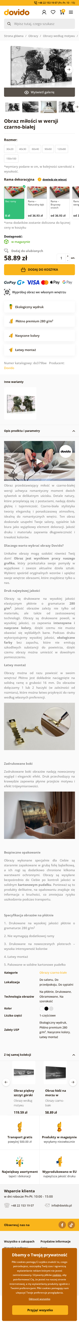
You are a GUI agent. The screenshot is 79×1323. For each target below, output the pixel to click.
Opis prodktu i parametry (22, 431)
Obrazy (33, 36)
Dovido (9, 368)
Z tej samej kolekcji (17, 1055)
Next (69, 69)
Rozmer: (11, 140)
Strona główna (13, 36)
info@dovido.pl (61, 1205)
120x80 (61, 149)
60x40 (35, 149)
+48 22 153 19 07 (22, 1205)
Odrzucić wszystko (39, 1299)
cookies (56, 1275)
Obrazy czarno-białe (53, 972)
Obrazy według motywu (59, 36)
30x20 (9, 149)
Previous (6, 1082)
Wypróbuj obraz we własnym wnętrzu (39, 292)
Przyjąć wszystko (40, 1310)
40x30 (22, 149)
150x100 (11, 158)
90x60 (48, 149)
